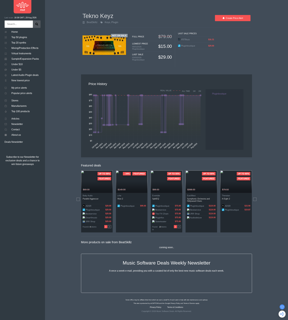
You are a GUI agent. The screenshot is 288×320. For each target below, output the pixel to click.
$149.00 (122, 189)
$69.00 (86, 189)
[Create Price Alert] (111, 189)
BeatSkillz (92, 22)
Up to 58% (104, 173)
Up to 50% (174, 173)
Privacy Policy (175, 303)
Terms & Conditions (175, 307)
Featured (104, 178)
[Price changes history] (107, 189)
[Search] (36, 24)
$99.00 (156, 189)
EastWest (191, 195)
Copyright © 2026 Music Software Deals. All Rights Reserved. (167, 311)
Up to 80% (208, 173)
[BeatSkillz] (83, 22)
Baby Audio (88, 195)
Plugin (114, 22)
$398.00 (191, 189)
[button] (78, 199)
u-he (119, 195)
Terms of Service (189, 303)
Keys (107, 22)
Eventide (156, 195)
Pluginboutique (138, 49)
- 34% (127, 173)
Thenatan (226, 195)
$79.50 (225, 189)
